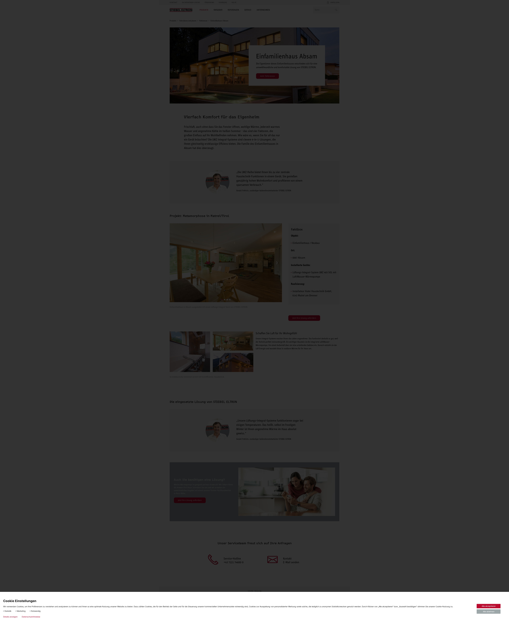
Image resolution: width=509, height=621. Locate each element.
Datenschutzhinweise (31, 617)
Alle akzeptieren (489, 606)
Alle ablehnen (488, 611)
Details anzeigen (10, 617)
